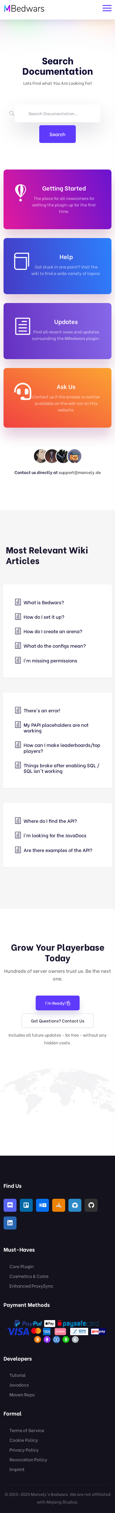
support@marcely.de (80, 472)
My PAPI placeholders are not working (56, 727)
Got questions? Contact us (57, 1020)
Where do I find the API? (50, 820)
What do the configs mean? (55, 645)
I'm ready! (56, 1003)
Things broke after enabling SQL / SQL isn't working (61, 767)
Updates (66, 321)
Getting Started (64, 187)
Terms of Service (26, 1430)
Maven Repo (22, 1394)
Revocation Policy (28, 1459)
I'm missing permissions (50, 660)
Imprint (16, 1469)
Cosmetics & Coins (28, 1276)
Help (66, 256)
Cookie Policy (23, 1440)
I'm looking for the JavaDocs (55, 835)
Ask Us (66, 386)
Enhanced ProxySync (31, 1285)
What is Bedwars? (44, 602)
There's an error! (42, 710)
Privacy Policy (24, 1449)
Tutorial (17, 1375)
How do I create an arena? (53, 631)
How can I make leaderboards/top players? (62, 747)
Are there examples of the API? (58, 850)
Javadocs (19, 1384)
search (57, 134)
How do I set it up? (44, 616)
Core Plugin (21, 1266)
